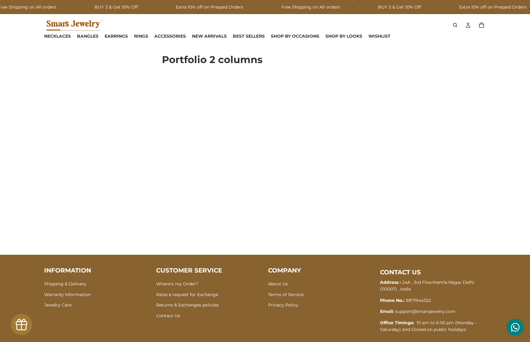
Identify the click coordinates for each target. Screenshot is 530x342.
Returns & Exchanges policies (187, 305)
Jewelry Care (57, 305)
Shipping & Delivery (65, 284)
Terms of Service (286, 294)
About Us (278, 284)
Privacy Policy (283, 305)
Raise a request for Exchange (187, 294)
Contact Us (168, 315)
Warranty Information (67, 294)
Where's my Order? (177, 284)
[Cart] (481, 25)
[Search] (455, 25)
